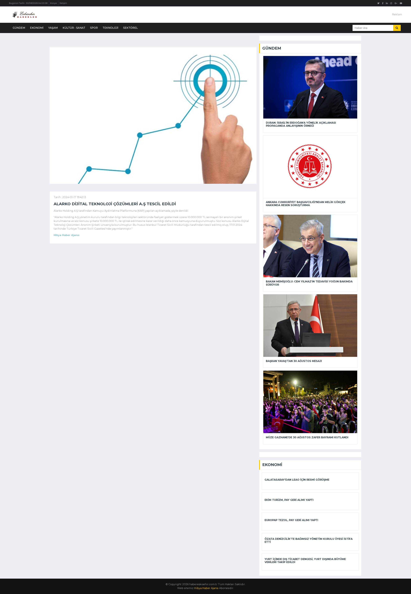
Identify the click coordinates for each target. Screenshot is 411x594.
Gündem (19, 27)
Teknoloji (110, 27)
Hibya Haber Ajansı (206, 588)
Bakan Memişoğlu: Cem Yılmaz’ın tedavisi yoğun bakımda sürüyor (309, 283)
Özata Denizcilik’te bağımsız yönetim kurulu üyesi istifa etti (309, 540)
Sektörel (130, 27)
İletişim (63, 3)
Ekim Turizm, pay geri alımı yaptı (289, 499)
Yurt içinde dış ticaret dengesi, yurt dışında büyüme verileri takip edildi (305, 561)
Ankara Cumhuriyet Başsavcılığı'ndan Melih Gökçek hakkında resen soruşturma (305, 204)
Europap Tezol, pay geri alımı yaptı (291, 520)
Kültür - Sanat (74, 27)
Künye (53, 3)
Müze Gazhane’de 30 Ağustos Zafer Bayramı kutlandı (307, 437)
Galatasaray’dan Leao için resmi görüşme (297, 479)
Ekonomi (37, 27)
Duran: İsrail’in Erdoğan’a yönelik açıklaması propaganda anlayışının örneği (301, 124)
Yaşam (53, 27)
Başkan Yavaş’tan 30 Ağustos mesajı (294, 361)
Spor (94, 27)
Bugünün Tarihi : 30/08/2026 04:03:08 (28, 3)
